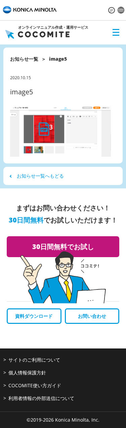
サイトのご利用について (34, 360)
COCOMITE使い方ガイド (34, 385)
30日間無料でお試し (63, 246)
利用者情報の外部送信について (41, 398)
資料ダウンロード (34, 316)
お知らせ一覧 (24, 59)
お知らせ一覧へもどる (40, 176)
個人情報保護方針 (27, 372)
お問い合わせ (92, 316)
